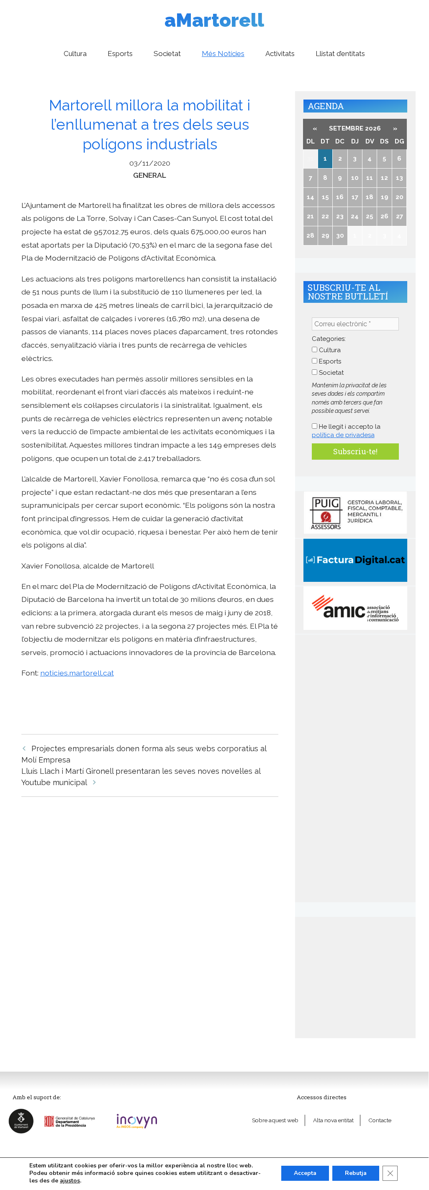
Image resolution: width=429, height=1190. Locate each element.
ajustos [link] (70, 1181)
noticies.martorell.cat (77, 672)
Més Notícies (223, 53)
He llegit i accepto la (346, 431)
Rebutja (356, 1173)
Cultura (75, 53)
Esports (120, 53)
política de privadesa (343, 435)
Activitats (280, 53)
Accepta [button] (305, 1173)
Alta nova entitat (333, 1120)
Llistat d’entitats (340, 53)
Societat (167, 53)
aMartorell (214, 20)
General (149, 175)
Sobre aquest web (275, 1120)
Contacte (379, 1120)
